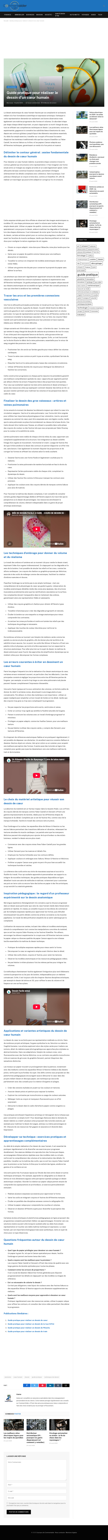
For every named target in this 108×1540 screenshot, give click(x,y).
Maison (39, 15)
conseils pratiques (82, 259)
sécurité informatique (84, 301)
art (78, 246)
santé (79, 298)
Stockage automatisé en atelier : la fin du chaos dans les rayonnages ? (58, 1436)
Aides (93, 15)
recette (95, 295)
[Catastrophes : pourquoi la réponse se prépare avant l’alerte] (82, 174)
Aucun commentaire (34, 103)
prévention (87, 295)
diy (78, 263)
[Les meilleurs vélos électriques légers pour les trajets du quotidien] (14, 1424)
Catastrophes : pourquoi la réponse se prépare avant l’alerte (96, 175)
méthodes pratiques (83, 292)
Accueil (6, 21)
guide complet (81, 270)
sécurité (93, 298)
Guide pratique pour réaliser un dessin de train (27, 1331)
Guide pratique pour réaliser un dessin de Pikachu (29, 1328)
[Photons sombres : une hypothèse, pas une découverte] (82, 145)
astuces (93, 246)
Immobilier (19, 15)
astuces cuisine (81, 249)
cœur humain (18, 1377)
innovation (90, 279)
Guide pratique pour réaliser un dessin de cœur (28, 1320)
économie (94, 311)
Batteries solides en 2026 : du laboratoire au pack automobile (96, 190)
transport (79, 311)
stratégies (86, 298)
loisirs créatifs (81, 285)
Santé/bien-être (60, 15)
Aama (18, 1394)
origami (79, 295)
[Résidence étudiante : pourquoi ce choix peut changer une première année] (82, 157)
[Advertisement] (54, 40)
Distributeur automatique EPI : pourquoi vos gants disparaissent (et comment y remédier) (35, 1437)
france (87, 267)
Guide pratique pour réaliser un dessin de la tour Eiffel (31, 1324)
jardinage (90, 282)
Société (48, 15)
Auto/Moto (75, 15)
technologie (82, 308)
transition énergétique (96, 308)
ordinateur (95, 292)
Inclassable (11, 87)
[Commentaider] (15, 6)
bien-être (96, 252)
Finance (7, 15)
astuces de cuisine (93, 249)
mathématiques (93, 286)
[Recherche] (104, 5)
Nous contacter (60, 1532)
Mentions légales (71, 1532)
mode (87, 289)
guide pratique (37, 1377)
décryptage (96, 263)
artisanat (85, 246)
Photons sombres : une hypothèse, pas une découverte (96, 144)
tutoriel (86, 311)
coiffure (90, 256)
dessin (27, 1377)
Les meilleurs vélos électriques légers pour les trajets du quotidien (13, 1435)
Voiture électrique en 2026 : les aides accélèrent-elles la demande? (96, 116)
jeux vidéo (98, 282)
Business (30, 15)
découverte (85, 263)
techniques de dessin (51, 1377)
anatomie (8, 1377)
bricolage (81, 256)
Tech (100, 15)
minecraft (80, 289)
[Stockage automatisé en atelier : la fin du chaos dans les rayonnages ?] (59, 1424)
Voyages (85, 15)
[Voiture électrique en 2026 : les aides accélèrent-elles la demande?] (82, 115)
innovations (80, 282)
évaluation (80, 314)
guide (94, 267)
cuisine (93, 259)
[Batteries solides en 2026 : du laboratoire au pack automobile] (82, 189)
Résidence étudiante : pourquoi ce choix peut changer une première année (96, 159)
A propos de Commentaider (45, 1532)
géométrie (80, 279)
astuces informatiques (84, 252)
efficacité (80, 267)
